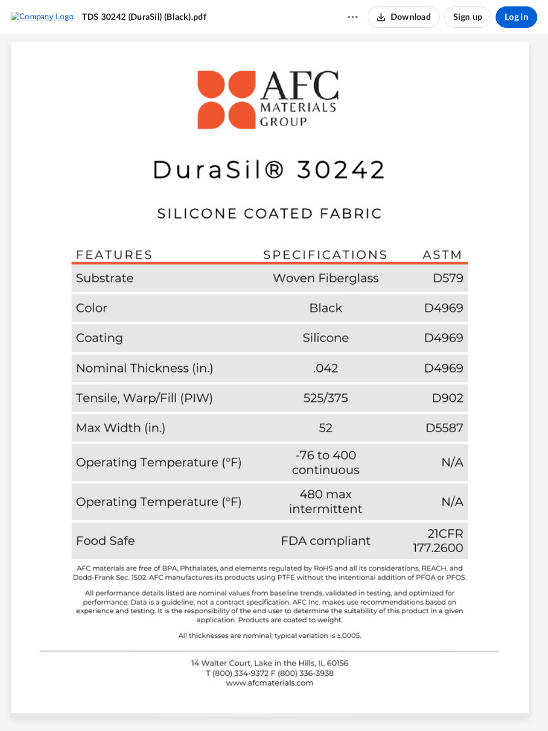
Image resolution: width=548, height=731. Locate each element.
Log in (516, 17)
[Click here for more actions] (352, 17)
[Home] (42, 16)
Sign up (467, 17)
